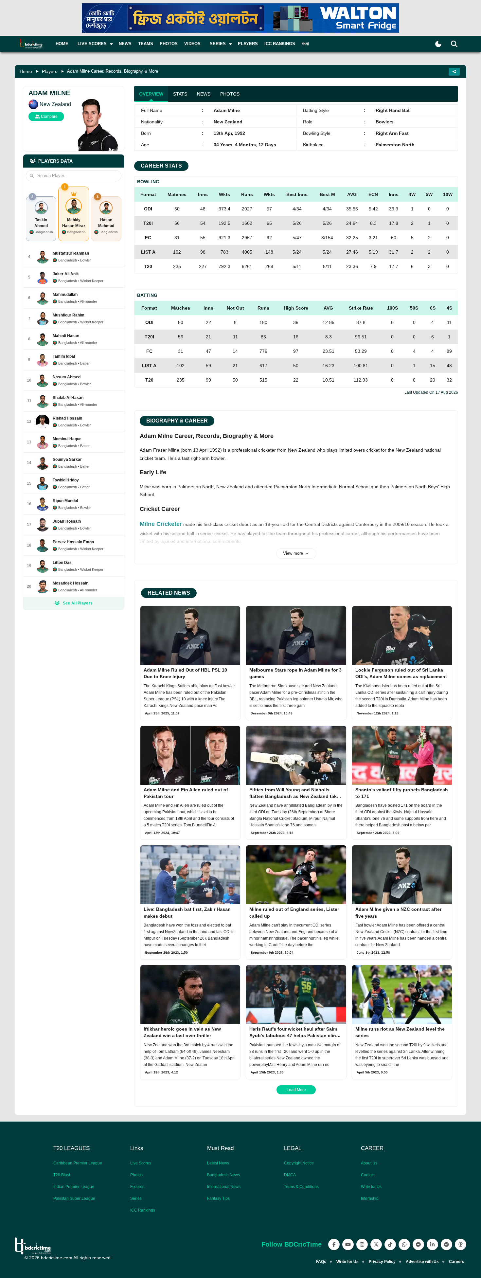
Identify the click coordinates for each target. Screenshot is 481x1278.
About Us (369, 1163)
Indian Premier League (73, 1186)
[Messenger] (418, 1244)
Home (62, 43)
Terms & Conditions (301, 1186)
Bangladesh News (223, 1175)
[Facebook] (334, 1244)
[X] (376, 1244)
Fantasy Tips (218, 1198)
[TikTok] (390, 1244)
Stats (180, 94)
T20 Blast (61, 1175)
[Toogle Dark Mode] (438, 44)
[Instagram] (362, 1244)
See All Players (78, 603)
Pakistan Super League (74, 1198)
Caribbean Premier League (77, 1163)
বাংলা (305, 43)
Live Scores (140, 1163)
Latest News (218, 1163)
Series (136, 1198)
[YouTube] (348, 1244)
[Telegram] (446, 1244)
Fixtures (137, 1186)
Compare (49, 116)
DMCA (290, 1175)
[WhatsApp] (404, 1244)
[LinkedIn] (432, 1244)
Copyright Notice (299, 1163)
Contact (368, 1175)
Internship (370, 1198)
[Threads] (460, 1244)
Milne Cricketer (161, 524)
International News (223, 1186)
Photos (169, 43)
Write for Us (371, 1186)
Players (248, 43)
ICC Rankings (279, 43)
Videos (192, 43)
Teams (145, 43)
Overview (151, 94)
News (125, 43)
